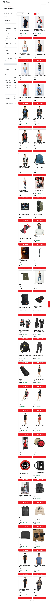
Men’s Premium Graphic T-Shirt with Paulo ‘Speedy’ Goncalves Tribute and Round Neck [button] (39, 143)
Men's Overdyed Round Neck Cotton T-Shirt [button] (39, 566)
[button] (1, 2)
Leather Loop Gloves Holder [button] (38, 542)
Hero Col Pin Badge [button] (38, 450)
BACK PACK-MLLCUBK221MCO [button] (37, 214)
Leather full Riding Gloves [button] (23, 378)
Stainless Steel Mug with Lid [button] (25, 496)
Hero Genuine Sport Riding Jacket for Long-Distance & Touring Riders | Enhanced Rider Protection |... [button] (25, 355)
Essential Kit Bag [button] (23, 543)
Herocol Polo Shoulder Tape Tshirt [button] (24, 566)
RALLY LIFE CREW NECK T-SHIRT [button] (24, 119)
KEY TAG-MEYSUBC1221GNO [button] (38, 261)
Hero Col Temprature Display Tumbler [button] (24, 450)
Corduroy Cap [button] (36, 519)
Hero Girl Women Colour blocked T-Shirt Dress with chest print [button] (39, 378)
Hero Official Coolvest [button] (38, 283)
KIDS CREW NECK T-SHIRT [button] (39, 54)
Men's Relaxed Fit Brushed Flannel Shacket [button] (37, 590)
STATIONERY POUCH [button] (38, 190)
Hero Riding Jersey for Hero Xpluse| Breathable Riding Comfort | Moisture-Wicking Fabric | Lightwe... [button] (39, 30)
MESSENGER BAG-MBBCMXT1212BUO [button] (23, 191)
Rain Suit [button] (21, 284)
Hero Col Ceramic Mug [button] (38, 472)
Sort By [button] (38, 13)
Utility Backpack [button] (37, 495)
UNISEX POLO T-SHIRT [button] (24, 30)
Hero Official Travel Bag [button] (24, 307)
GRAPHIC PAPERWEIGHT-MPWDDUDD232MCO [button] (25, 214)
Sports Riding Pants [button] (38, 355)
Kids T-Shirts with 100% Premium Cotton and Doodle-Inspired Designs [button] (25, 54)
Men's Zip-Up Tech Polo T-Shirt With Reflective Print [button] (25, 590)
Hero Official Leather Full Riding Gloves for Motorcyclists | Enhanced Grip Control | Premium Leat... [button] (39, 331)
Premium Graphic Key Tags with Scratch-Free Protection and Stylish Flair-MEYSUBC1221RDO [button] (25, 237)
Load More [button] (34, 600)
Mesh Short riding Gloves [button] (37, 307)
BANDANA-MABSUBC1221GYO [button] (38, 236)
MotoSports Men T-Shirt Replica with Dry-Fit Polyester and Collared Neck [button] (25, 167)
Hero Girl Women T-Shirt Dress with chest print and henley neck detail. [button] (39, 402)
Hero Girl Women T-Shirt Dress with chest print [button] (25, 426)
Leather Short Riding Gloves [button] (24, 331)
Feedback (49, 304)
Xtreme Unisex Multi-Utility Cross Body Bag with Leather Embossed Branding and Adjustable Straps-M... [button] (39, 168)
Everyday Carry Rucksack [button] (22, 518)
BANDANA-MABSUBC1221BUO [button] (23, 260)
